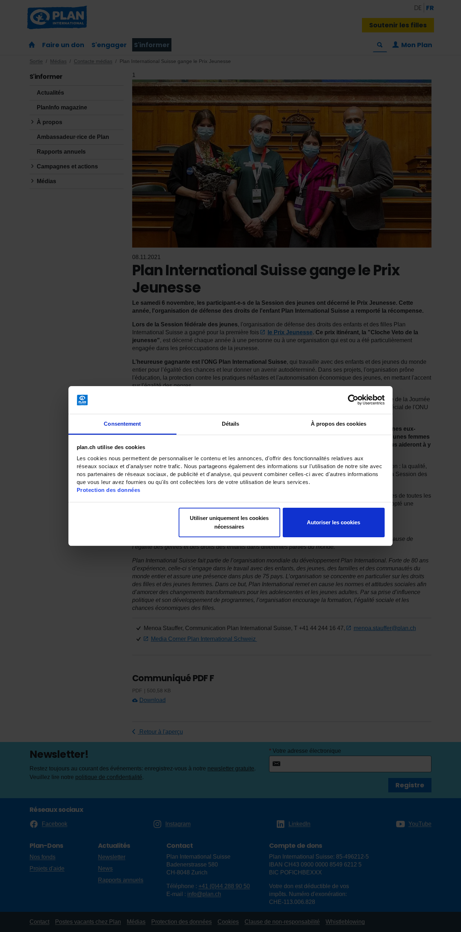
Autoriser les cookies (333, 522)
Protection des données (108, 490)
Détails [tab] (231, 424)
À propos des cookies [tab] (338, 424)
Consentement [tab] (122, 424)
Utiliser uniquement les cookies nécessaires (229, 522)
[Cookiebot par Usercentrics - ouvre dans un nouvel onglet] (353, 400)
